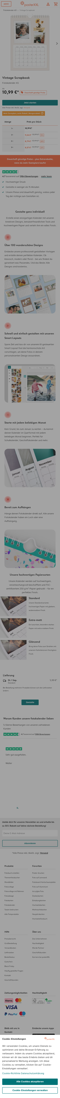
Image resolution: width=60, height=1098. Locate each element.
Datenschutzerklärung (32, 1073)
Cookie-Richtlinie (11, 1073)
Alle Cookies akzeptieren (30, 1081)
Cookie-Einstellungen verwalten (30, 1090)
